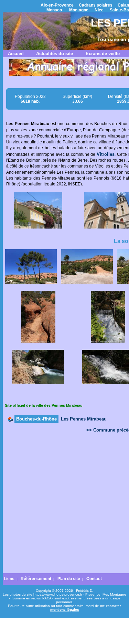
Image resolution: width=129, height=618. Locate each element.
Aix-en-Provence (57, 5)
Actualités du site (54, 53)
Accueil (16, 53)
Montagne (78, 10)
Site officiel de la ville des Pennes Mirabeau (44, 405)
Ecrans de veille (103, 53)
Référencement (36, 578)
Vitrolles (106, 154)
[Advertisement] (64, 504)
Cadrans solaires (95, 5)
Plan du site (68, 578)
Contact (94, 578)
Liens (9, 578)
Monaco (54, 10)
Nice (99, 10)
